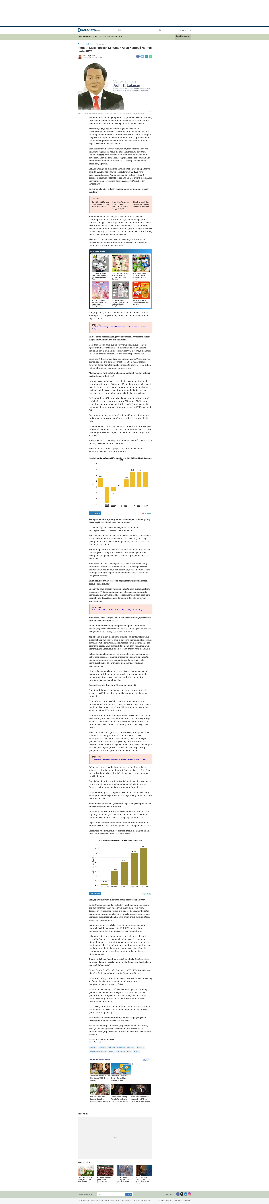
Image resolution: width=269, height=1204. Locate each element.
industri (147, 117)
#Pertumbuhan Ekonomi (98, 1051)
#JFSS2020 (121, 1051)
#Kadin (111, 1051)
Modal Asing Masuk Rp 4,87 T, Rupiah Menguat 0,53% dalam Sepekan (120, 610)
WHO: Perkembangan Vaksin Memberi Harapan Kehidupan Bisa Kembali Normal (120, 328)
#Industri (93, 1047)
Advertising (94, 1200)
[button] (183, 37)
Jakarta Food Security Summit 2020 (107, 36)
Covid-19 (102, 117)
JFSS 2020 (133, 171)
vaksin (99, 143)
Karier (101, 1200)
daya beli (105, 128)
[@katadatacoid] (189, 1194)
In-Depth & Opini (87, 44)
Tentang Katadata (83, 1200)
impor (101, 154)
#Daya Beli (121, 1047)
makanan (103, 120)
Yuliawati (97, 1042)
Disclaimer (136, 1200)
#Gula (129, 1051)
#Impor (136, 1051)
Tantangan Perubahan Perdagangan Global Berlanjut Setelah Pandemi (120, 759)
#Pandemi (130, 1047)
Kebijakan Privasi (126, 1200)
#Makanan (102, 1047)
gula (124, 157)
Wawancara (100, 44)
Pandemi (93, 117)
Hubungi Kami (145, 1200)
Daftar (129, 1194)
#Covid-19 (140, 1047)
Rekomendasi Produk (97, 251)
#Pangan (111, 1047)
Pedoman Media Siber (112, 1200)
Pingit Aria (91, 56)
